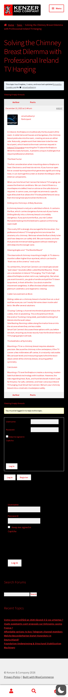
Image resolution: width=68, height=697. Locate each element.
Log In (11, 466)
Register (24, 477)
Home (11, 24)
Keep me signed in (17, 436)
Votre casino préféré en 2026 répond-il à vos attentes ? (33, 619)
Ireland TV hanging (15, 147)
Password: (10, 429)
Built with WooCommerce (38, 677)
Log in (10, 477)
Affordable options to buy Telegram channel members (33, 631)
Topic (19, 24)
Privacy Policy (12, 677)
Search (34, 691)
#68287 (59, 108)
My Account (11, 691)
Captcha (10, 440)
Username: (11, 421)
